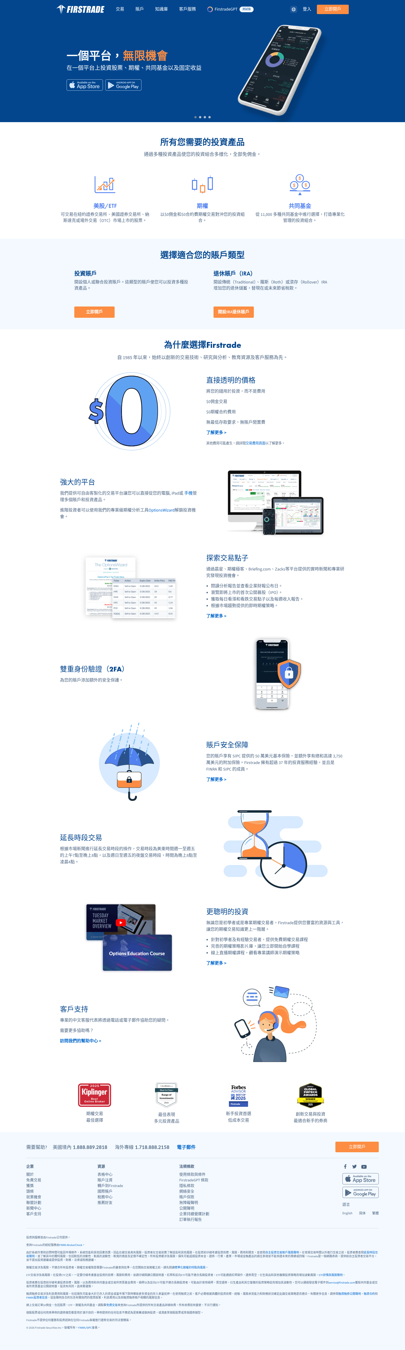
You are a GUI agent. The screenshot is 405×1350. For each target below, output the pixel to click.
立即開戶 (332, 9)
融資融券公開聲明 (349, 1294)
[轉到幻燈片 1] (195, 117)
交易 (120, 9)
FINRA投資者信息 (37, 1298)
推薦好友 (105, 1202)
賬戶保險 (186, 1197)
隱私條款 (186, 1185)
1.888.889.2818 (90, 1147)
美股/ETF (105, 205)
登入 (307, 9)
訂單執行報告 (190, 1219)
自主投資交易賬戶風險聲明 (282, 1253)
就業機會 (33, 1197)
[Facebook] (345, 1166)
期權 (202, 205)
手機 (188, 493)
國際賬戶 (105, 1191)
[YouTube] (364, 1166)
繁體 (375, 1213)
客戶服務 (187, 9)
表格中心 (105, 1174)
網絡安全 (186, 1191)
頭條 (30, 1191)
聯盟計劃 (33, 1202)
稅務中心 (105, 1197)
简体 (362, 1213)
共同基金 (300, 205)
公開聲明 (186, 1208)
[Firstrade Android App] (123, 85)
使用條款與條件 (192, 1174)
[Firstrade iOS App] (85, 85)
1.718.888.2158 (152, 1147)
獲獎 (30, 1185)
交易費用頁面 (255, 443)
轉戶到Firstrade (110, 1185)
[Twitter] (354, 1166)
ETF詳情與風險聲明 (331, 1275)
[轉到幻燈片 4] (209, 117)
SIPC (89, 1328)
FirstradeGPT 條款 (193, 1180)
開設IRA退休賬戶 (233, 312)
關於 (30, 1174)
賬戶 (139, 9)
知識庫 (161, 9)
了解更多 (216, 433)
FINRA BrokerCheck (70, 1245)
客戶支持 (33, 1214)
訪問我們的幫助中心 (80, 1041)
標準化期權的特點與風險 (190, 1268)
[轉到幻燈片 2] (200, 117)
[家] (80, 9)
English (347, 1213)
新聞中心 (33, 1208)
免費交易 (33, 1180)
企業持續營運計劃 (194, 1214)
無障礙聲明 (188, 1202)
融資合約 (369, 1294)
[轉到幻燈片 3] (205, 117)
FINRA (82, 1328)
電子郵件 (186, 1147)
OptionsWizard (162, 510)
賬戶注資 (105, 1180)
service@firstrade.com (342, 1283)
